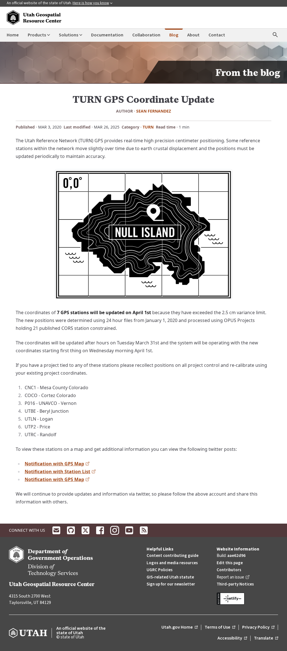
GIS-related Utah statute (170, 577)
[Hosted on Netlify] (247, 598)
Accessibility (232, 638)
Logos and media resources (172, 563)
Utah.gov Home (179, 627)
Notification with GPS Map (57, 464)
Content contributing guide (172, 556)
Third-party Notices (235, 584)
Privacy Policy (258, 627)
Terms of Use (220, 627)
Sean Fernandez (153, 111)
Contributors (229, 570)
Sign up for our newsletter (171, 584)
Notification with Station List (60, 471)
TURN (148, 127)
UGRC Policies (160, 570)
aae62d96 (236, 556)
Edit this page (230, 563)
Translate (266, 638)
